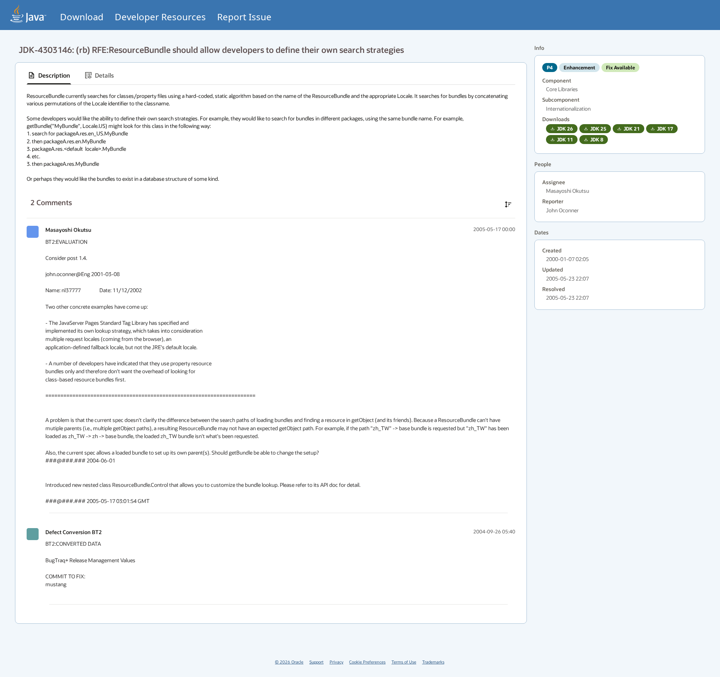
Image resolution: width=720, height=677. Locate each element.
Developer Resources (160, 17)
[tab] (49, 75)
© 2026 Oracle (289, 662)
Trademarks (433, 662)
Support (316, 662)
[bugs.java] (28, 14)
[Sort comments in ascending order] (508, 204)
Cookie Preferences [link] (367, 662)
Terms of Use (404, 662)
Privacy (337, 662)
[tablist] (271, 75)
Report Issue (244, 17)
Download (82, 17)
